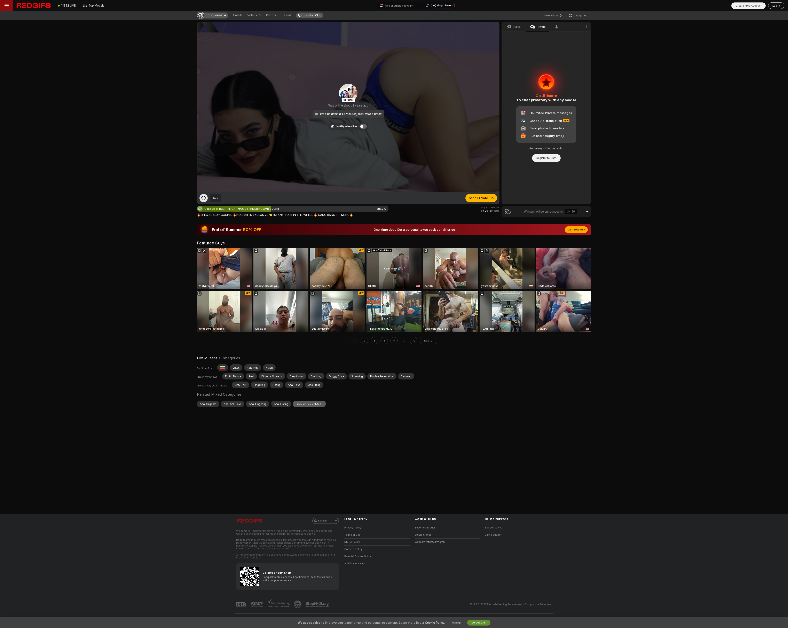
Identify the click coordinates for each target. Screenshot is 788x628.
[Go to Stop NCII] (318, 604)
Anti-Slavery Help (354, 563)
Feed (287, 15)
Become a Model (425, 527)
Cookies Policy (353, 549)
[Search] (427, 5)
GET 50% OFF (576, 229)
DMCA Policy (352, 542)
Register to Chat (546, 157)
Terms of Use (352, 534)
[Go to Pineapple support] (298, 604)
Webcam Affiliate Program (430, 542)
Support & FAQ (493, 527)
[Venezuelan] (222, 367)
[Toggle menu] (6, 5)
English (322, 520)
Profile (237, 15)
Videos (254, 15)
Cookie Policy (434, 622)
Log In (776, 5)
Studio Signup (423, 534)
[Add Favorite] (203, 198)
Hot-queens (207, 358)
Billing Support (493, 534)
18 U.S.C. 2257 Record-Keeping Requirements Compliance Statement (511, 604)
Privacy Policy (352, 527)
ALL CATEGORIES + (309, 403)
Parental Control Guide (357, 556)
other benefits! (553, 148)
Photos (272, 15)
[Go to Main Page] (33, 5)
